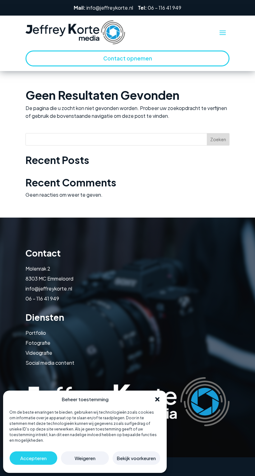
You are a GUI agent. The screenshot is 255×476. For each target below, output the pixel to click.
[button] (157, 399)
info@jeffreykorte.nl (109, 7)
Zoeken (218, 139)
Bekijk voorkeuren (136, 458)
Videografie (39, 352)
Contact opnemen (127, 58)
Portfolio (36, 332)
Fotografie (38, 342)
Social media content (50, 362)
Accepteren (33, 458)
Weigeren (85, 458)
